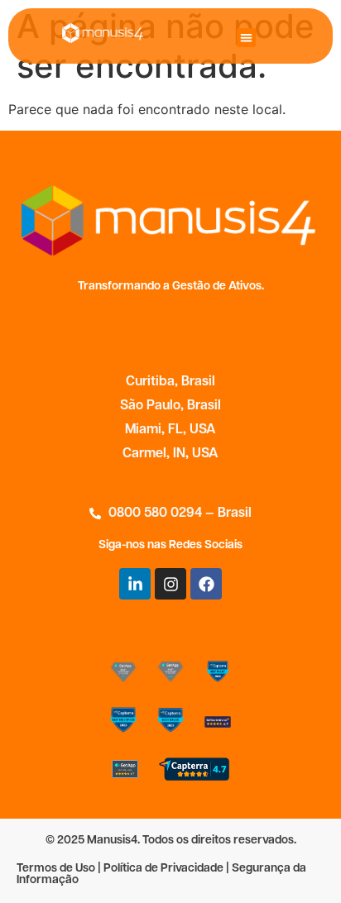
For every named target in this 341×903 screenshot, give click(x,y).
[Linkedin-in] (135, 584)
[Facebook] (206, 584)
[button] (246, 37)
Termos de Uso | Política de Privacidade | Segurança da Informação (161, 874)
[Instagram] (170, 584)
